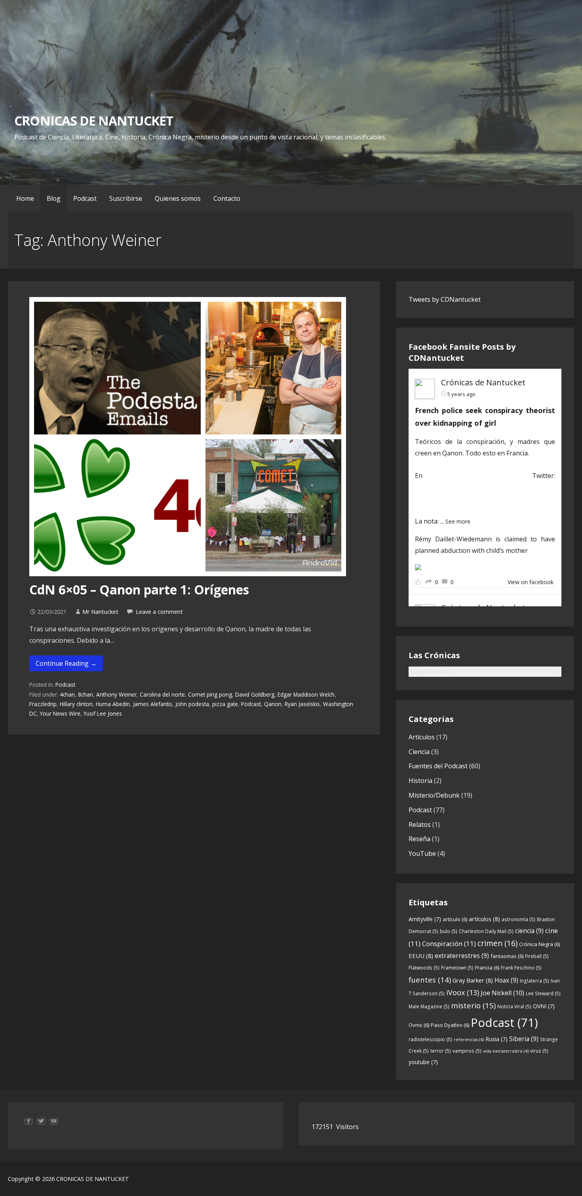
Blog (54, 198)
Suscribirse (125, 198)
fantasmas (507, 956)
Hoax (506, 980)
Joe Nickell (502, 992)
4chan (67, 694)
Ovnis (419, 1024)
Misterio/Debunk (434, 795)
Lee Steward (543, 993)
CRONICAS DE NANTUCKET (93, 120)
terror (440, 1050)
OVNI (544, 1006)
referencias (469, 1039)
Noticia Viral (514, 1006)
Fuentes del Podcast (438, 766)
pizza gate (225, 704)
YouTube (422, 853)
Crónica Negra (539, 944)
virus (539, 1050)
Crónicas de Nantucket (483, 382)
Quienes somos (178, 198)
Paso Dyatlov (450, 1024)
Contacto (226, 198)
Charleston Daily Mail (486, 931)
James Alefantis (152, 704)
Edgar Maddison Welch (306, 694)
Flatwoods (424, 967)
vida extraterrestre (506, 1051)
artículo (455, 919)
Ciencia (419, 751)
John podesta (192, 704)
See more (457, 521)
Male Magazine (429, 1006)
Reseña (419, 838)
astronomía (518, 919)
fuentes (430, 980)
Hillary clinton (76, 704)
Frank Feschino (521, 967)
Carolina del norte (162, 694)
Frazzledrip (43, 704)
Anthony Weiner (116, 694)
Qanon (272, 704)
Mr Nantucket (100, 611)
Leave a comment (159, 611)
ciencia (529, 930)
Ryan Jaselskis (302, 704)
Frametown (457, 967)
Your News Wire (60, 713)
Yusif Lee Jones (103, 713)
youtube (423, 1062)
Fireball (537, 956)
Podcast (85, 198)
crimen (497, 943)
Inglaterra (534, 980)
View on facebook (530, 582)
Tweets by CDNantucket (445, 299)
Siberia (523, 1038)
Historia (420, 780)
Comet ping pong (210, 694)
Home (25, 198)
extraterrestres (462, 955)
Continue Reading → (66, 663)
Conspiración (449, 943)
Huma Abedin (113, 704)
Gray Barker (473, 980)
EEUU (421, 956)
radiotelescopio (430, 1039)
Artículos (422, 737)
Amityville (425, 919)
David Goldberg (254, 694)
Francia (487, 967)
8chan (85, 694)
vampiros (467, 1050)
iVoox (462, 992)
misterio (473, 1005)
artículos (484, 919)
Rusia (496, 1039)
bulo (448, 931)
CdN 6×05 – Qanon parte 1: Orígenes (139, 589)
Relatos (420, 824)
